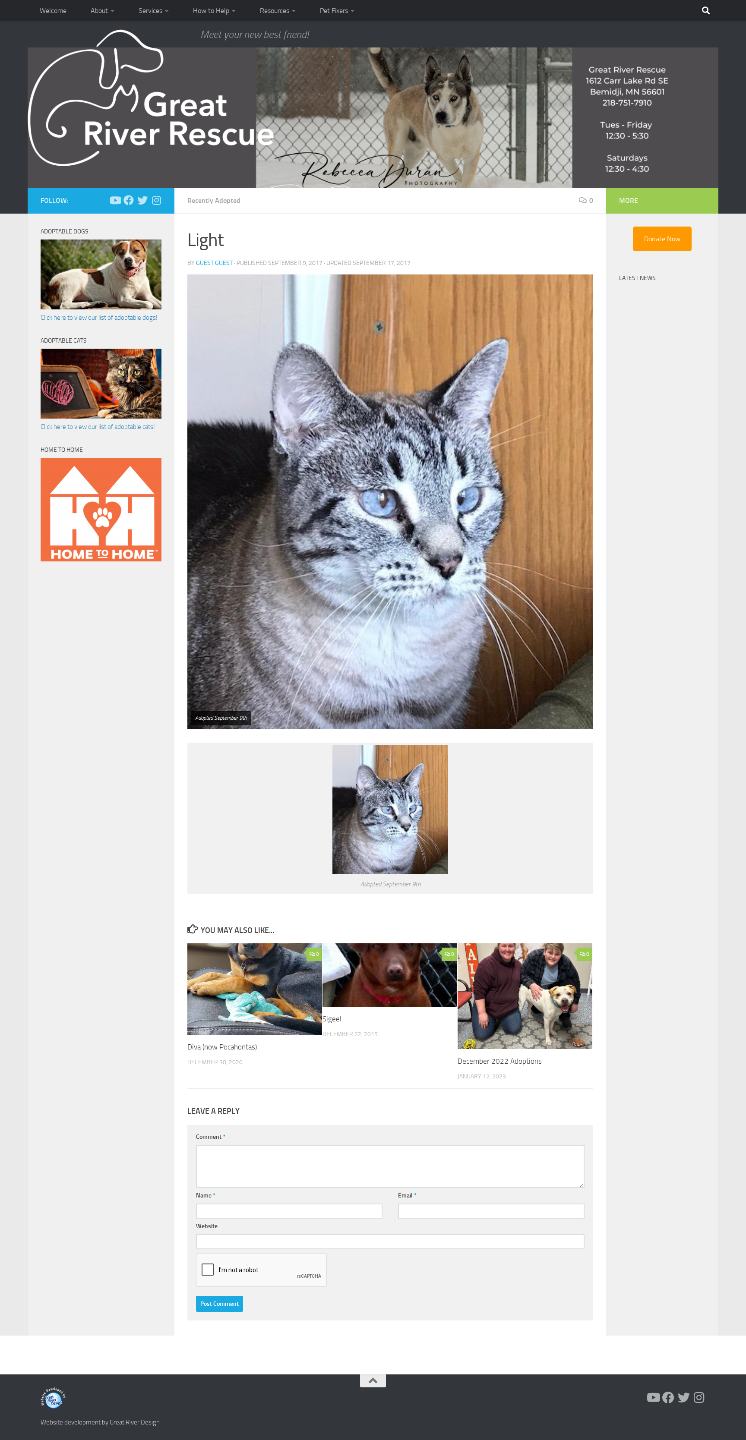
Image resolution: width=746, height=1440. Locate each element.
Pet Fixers (334, 10)
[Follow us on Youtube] (115, 200)
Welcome (53, 10)
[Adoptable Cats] (101, 416)
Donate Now (662, 239)
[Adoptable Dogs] (101, 307)
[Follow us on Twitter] (142, 200)
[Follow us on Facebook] (128, 200)
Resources (274, 10)
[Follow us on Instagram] (156, 200)
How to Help (211, 10)
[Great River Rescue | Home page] (151, 98)
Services (150, 10)
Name (205, 1195)
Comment (210, 1137)
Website (207, 1226)
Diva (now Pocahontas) (222, 1047)
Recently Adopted (213, 200)
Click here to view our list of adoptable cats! (98, 427)
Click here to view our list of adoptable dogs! (99, 317)
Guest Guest (214, 263)
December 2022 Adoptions (500, 1061)
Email (407, 1195)
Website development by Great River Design (100, 1422)
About (99, 10)
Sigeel (331, 1019)
